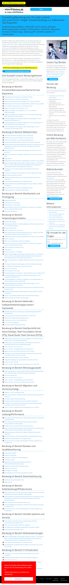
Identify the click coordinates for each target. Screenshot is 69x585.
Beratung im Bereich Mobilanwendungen (22, 533)
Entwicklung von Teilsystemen (12, 205)
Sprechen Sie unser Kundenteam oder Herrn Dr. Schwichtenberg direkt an (57, 226)
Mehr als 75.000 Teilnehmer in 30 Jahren (13, 3)
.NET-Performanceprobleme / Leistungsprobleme (17, 438)
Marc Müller (55, 74)
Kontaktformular (54, 246)
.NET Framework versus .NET (12, 271)
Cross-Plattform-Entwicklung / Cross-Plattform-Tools (18, 106)
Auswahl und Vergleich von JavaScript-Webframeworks (18, 140)
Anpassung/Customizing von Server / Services (16, 357)
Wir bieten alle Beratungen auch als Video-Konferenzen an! (21, 68)
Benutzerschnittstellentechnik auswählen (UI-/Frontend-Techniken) (22, 101)
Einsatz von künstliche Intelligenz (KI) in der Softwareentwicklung (21, 295)
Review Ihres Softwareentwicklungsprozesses (16, 318)
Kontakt (62, 578)
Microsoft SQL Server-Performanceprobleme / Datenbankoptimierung (23, 436)
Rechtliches (64, 580)
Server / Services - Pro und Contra (13, 346)
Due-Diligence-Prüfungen (11, 470)
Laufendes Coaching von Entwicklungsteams (16, 457)
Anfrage (24, 5)
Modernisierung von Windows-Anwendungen (16, 99)
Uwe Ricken (62, 73)
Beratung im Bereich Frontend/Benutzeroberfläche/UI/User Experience (21, 90)
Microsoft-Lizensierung (10, 211)
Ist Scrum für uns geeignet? (11, 322)
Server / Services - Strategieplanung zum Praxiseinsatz (18, 349)
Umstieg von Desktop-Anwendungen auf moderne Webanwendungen (23, 173)
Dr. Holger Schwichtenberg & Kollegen (26, 42)
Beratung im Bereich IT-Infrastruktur (20, 549)
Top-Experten (24, 62)
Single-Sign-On (8, 158)
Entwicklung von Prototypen (12, 202)
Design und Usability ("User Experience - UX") (16, 108)
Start (36, 578)
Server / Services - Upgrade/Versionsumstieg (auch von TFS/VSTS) (21, 364)
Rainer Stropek (59, 71)
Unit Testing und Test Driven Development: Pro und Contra (20, 315)
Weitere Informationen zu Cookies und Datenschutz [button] (17, 573)
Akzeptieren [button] (18, 579)
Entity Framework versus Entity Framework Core (17, 502)
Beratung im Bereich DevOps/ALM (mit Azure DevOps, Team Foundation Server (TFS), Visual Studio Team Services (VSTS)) (22, 331)
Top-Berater (60, 62)
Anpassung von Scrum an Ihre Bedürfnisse (15, 320)
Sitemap (56, 578)
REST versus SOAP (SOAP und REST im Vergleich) (17, 241)
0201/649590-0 (7, 5)
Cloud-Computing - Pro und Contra (13, 230)
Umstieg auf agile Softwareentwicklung (14, 325)
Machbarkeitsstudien (10, 200)
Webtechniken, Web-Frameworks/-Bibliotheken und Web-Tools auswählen (24, 104)
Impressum (55, 580)
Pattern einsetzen (9, 239)
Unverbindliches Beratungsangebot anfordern (17, 71)
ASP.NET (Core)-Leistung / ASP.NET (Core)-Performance (18, 138)
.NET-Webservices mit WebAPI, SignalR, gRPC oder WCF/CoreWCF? (22, 527)
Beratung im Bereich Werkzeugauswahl (21, 367)
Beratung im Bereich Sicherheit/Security (22, 476)
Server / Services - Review (11, 362)
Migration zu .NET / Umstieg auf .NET (14, 392)
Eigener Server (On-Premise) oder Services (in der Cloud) (19, 351)
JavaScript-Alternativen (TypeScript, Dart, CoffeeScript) (18, 135)
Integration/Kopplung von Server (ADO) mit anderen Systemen (21, 360)
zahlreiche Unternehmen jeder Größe (11, 44)
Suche (41, 578)
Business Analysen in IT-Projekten (13, 252)
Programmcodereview (10, 228)
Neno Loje (49, 74)
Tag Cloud (48, 578)
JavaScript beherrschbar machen (13, 175)
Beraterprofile (53, 79)
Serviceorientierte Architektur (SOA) (13, 247)
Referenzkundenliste (55, 198)
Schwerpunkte (5, 48)
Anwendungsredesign (10, 221)
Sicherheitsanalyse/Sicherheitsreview (14, 480)
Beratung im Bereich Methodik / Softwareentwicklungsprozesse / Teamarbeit (18, 305)
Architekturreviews (9, 460)
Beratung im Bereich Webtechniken (19, 131)
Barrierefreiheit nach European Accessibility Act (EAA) (18, 97)
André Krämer (57, 76)
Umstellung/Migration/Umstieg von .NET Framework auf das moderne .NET (24, 273)
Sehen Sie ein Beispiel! (59, 165)
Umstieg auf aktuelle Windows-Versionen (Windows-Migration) (21, 401)
